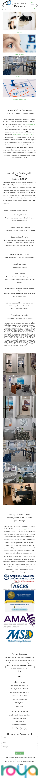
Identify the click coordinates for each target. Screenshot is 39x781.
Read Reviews (19, 54)
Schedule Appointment (19, 99)
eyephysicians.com (28, 529)
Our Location (19, 77)
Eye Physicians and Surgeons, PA (22, 134)
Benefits (19, 32)
